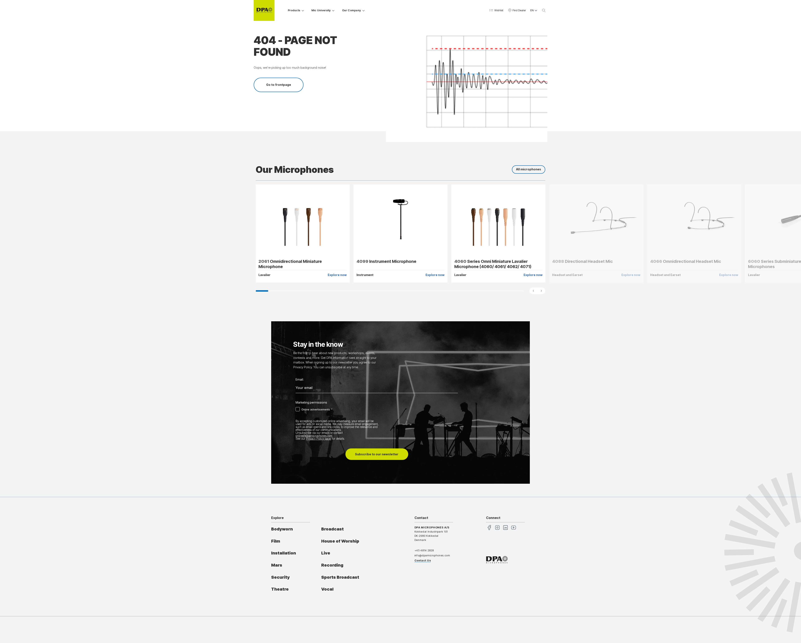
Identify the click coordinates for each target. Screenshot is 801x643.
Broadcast (332, 529)
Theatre (280, 589)
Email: (300, 379)
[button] (496, 10)
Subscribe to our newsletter (376, 454)
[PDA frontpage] (264, 10)
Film (275, 541)
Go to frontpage (278, 84)
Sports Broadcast (340, 577)
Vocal (327, 589)
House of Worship (340, 541)
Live (325, 553)
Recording (332, 565)
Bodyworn (282, 529)
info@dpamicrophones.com (432, 555)
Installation (283, 553)
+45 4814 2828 (424, 550)
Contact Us (422, 560)
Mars (276, 565)
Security (280, 577)
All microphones (528, 169)
